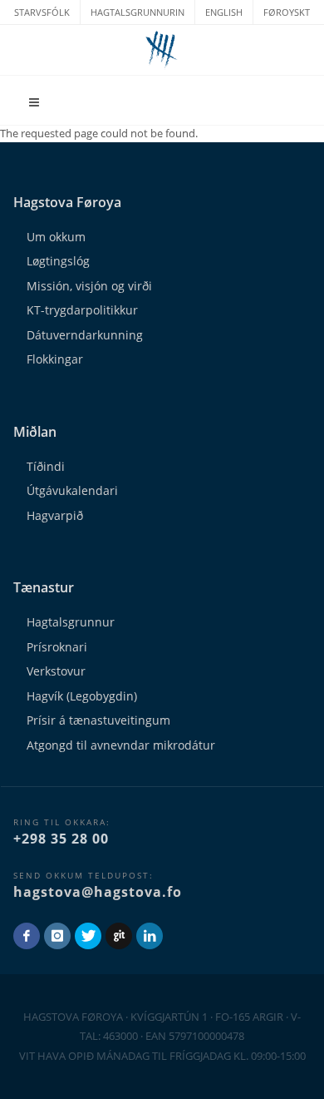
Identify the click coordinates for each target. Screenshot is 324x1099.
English (224, 12)
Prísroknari (57, 647)
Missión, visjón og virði (89, 286)
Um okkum (56, 237)
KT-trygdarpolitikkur (82, 310)
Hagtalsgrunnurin (137, 12)
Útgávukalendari (72, 490)
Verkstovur (56, 671)
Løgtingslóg (58, 261)
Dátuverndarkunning (85, 335)
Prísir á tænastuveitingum (98, 720)
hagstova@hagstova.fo (97, 892)
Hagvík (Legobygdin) (82, 696)
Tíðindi (46, 466)
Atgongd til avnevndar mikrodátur (121, 745)
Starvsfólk (42, 12)
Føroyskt (286, 12)
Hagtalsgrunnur (71, 622)
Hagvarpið (55, 515)
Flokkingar (55, 359)
